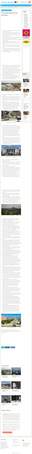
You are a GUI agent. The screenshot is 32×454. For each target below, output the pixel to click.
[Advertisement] (11, 23)
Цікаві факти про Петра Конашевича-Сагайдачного (26, 18)
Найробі (3, 164)
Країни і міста (5, 10)
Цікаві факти (7, 2)
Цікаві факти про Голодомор (26, 24)
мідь (3, 95)
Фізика (14, 441)
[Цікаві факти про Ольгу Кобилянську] (16, 385)
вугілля (17, 202)
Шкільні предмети (14, 439)
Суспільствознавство (16, 442)
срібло (5, 95)
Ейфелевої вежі (12, 128)
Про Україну (9, 10)
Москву (13, 161)
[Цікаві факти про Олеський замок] (6, 371)
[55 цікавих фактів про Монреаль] (16, 371)
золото (20, 94)
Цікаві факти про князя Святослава (26, 15)
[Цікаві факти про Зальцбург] (6, 385)
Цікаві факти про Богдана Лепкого (26, 21)
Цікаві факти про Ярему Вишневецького (26, 26)
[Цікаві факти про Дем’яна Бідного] (16, 399)
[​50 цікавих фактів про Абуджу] (6, 399)
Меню (2, 5)
